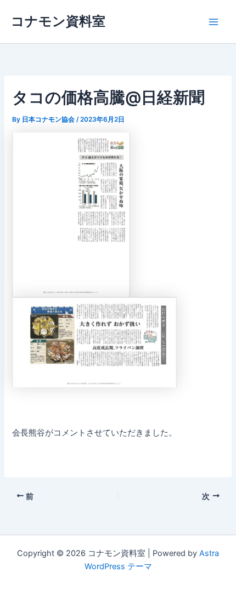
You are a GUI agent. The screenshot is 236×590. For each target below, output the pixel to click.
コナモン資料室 (58, 21)
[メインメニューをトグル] (213, 21)
